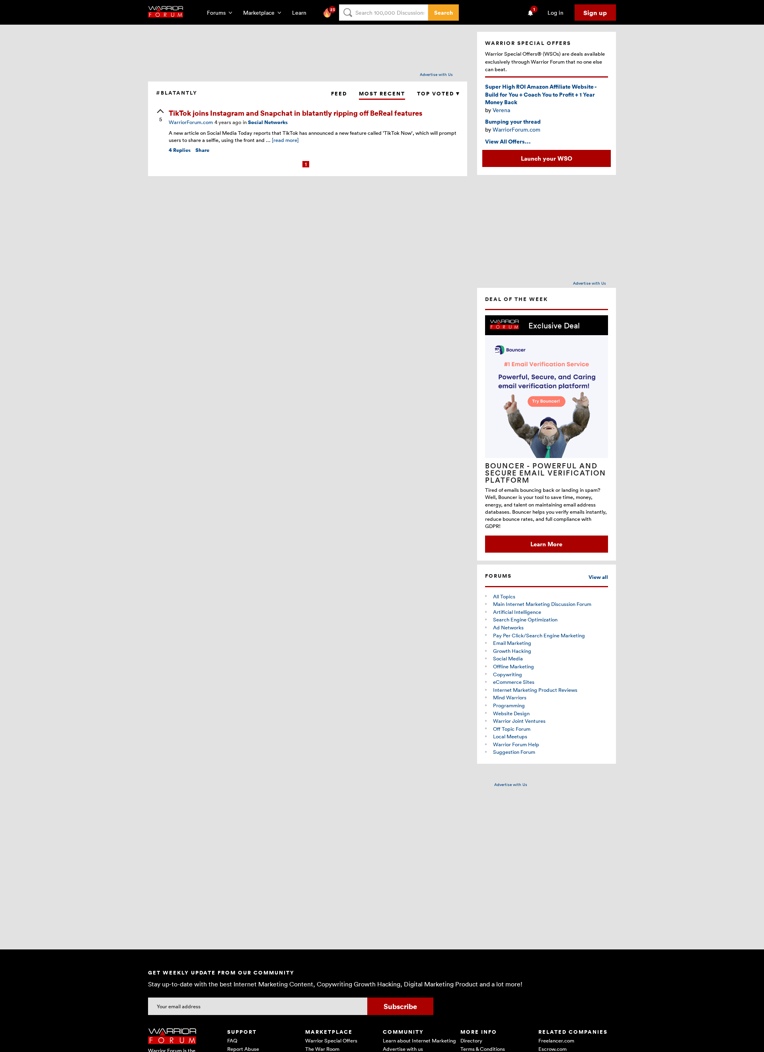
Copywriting (507, 674)
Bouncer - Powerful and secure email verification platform (545, 472)
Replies (180, 150)
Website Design (511, 713)
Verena (501, 110)
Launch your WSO (546, 158)
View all (598, 577)
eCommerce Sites (513, 681)
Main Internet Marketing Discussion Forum (542, 604)
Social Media (508, 658)
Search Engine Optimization (525, 619)
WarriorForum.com (516, 129)
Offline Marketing (513, 666)
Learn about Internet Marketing (419, 1040)
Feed (339, 93)
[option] (546, 434)
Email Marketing (512, 642)
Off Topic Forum (511, 728)
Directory (471, 1040)
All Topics (504, 596)
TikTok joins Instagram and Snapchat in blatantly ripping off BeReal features (295, 113)
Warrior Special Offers (331, 1040)
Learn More (546, 544)
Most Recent (382, 93)
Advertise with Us (436, 74)
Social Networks (268, 122)
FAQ (232, 1040)
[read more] (285, 140)
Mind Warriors (509, 697)
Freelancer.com (556, 1040)
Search (443, 12)
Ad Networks (508, 627)
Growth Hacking (512, 650)
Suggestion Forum (514, 751)
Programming (509, 705)
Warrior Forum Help (516, 744)
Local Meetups (510, 736)
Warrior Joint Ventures (519, 720)
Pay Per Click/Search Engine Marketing (539, 635)
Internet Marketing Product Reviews (535, 689)
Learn (301, 12)
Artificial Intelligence (517, 611)
